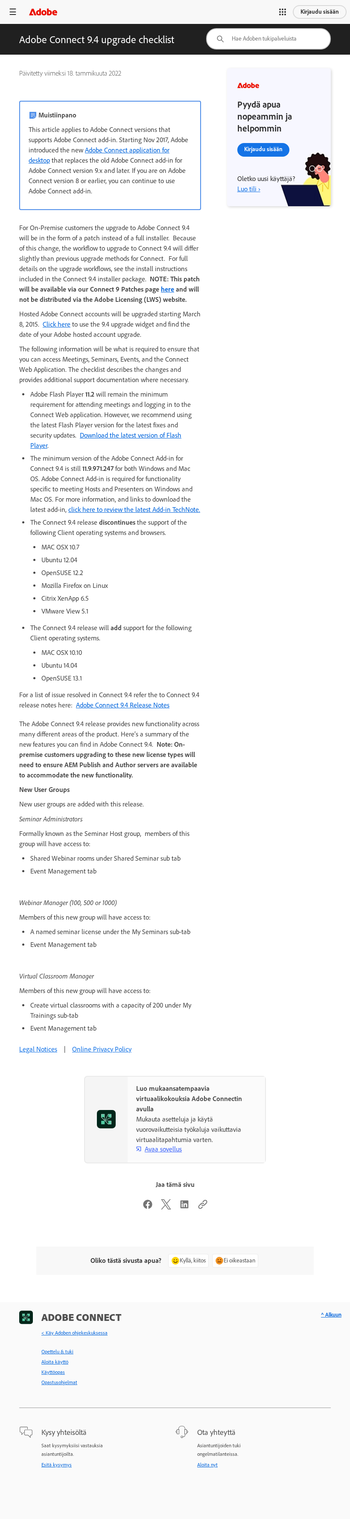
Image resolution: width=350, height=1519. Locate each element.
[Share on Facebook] (148, 1207)
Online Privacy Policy (101, 1049)
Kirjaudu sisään (319, 11)
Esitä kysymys (56, 1465)
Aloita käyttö (54, 1362)
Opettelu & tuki (57, 1352)
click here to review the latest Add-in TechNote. (134, 509)
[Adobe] (43, 11)
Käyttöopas (53, 1372)
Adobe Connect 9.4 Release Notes (122, 705)
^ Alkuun (331, 1315)
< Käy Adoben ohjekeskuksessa (74, 1333)
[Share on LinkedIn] (184, 1207)
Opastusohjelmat (59, 1382)
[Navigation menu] (13, 11)
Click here (56, 324)
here (167, 289)
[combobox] (268, 39)
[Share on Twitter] (166, 1207)
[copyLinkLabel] (203, 1207)
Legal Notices (38, 1049)
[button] (282, 12)
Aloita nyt (207, 1465)
